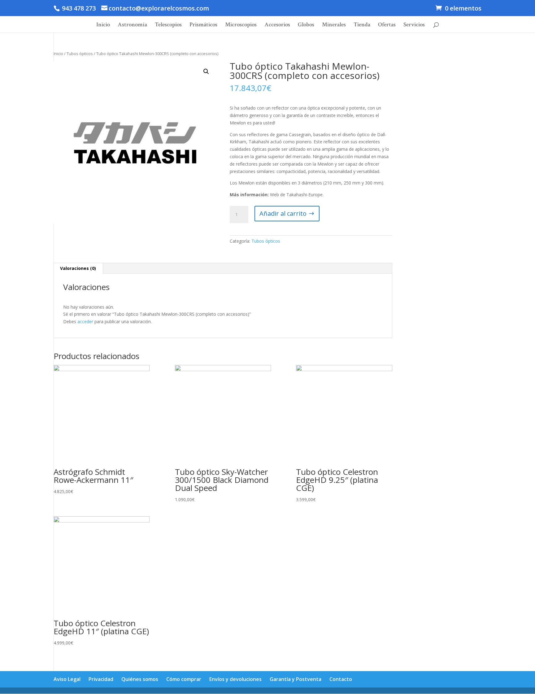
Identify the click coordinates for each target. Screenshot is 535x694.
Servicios (414, 25)
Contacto (340, 679)
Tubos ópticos (80, 53)
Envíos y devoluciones (235, 679)
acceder (85, 321)
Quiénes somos (139, 679)
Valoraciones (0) (78, 268)
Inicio (103, 25)
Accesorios (277, 25)
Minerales (334, 25)
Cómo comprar (183, 679)
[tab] (78, 268)
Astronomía (132, 25)
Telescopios (168, 25)
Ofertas (387, 25)
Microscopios (241, 25)
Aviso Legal (67, 679)
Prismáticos (203, 25)
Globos (306, 25)
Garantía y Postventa (295, 679)
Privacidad (101, 679)
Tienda (362, 25)
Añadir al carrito (283, 213)
